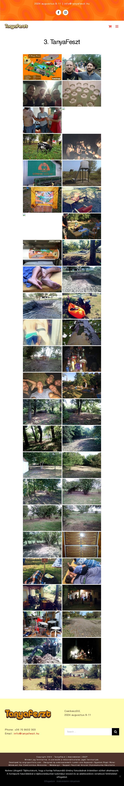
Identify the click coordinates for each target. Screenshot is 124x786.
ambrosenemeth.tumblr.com (69, 762)
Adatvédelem (74, 757)
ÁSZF (85, 757)
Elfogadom (49, 781)
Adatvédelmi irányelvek (68, 781)
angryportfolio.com (31, 762)
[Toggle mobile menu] (117, 26)
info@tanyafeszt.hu (77, 4)
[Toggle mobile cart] (110, 26)
